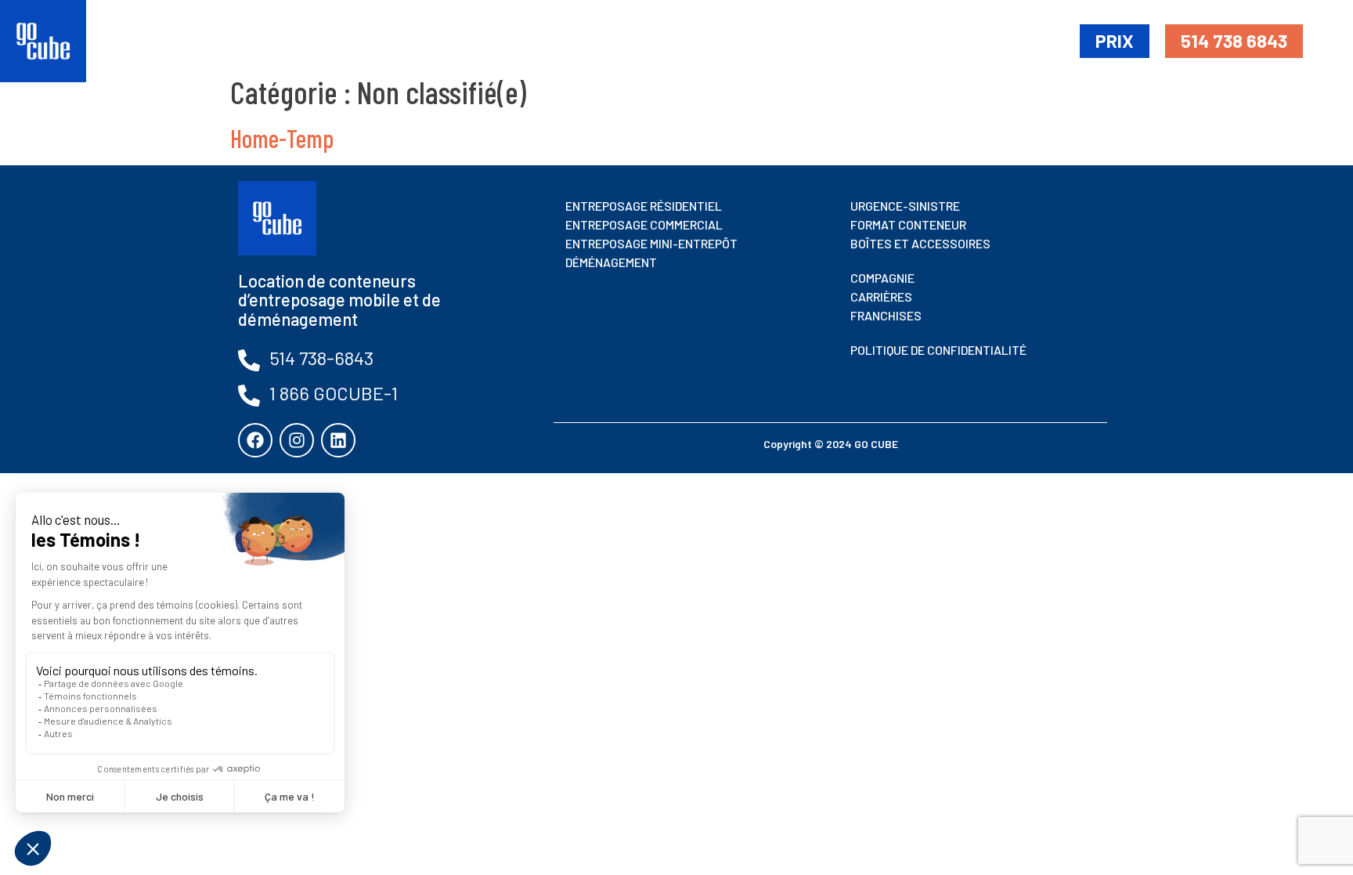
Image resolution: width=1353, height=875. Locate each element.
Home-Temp (282, 138)
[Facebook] (255, 440)
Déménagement (919, 40)
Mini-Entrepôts (786, 40)
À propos (1028, 40)
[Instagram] (297, 440)
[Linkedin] (338, 440)
